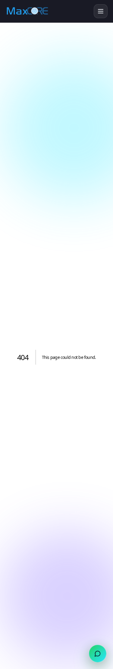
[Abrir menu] (101, 11)
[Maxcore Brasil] (47, 11)
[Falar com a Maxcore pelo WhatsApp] (97, 653)
